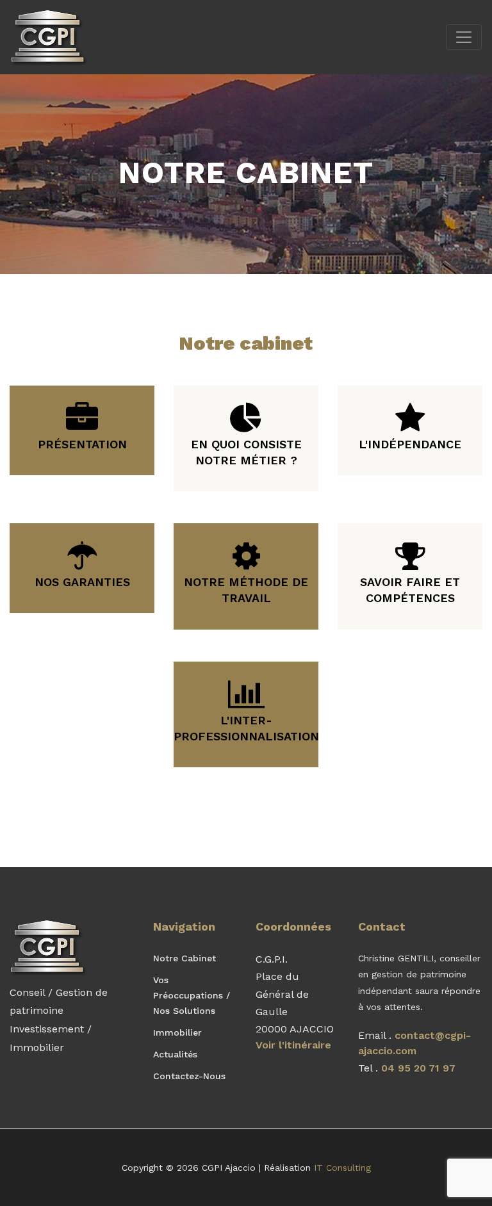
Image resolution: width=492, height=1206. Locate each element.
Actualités (175, 1054)
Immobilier (177, 1032)
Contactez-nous (189, 1076)
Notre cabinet (184, 958)
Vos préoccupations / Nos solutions (191, 995)
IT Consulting (342, 1167)
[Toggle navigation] (464, 37)
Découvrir (77, 413)
